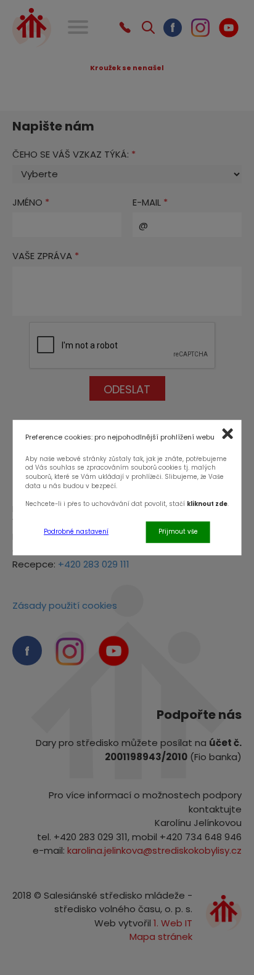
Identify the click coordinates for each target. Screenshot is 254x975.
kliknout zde (207, 504)
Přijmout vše (178, 532)
